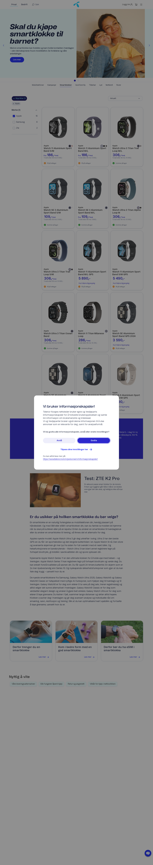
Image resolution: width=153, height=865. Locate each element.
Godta (94, 441)
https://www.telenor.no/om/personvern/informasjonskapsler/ (70, 459)
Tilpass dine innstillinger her (74, 450)
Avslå (59, 441)
